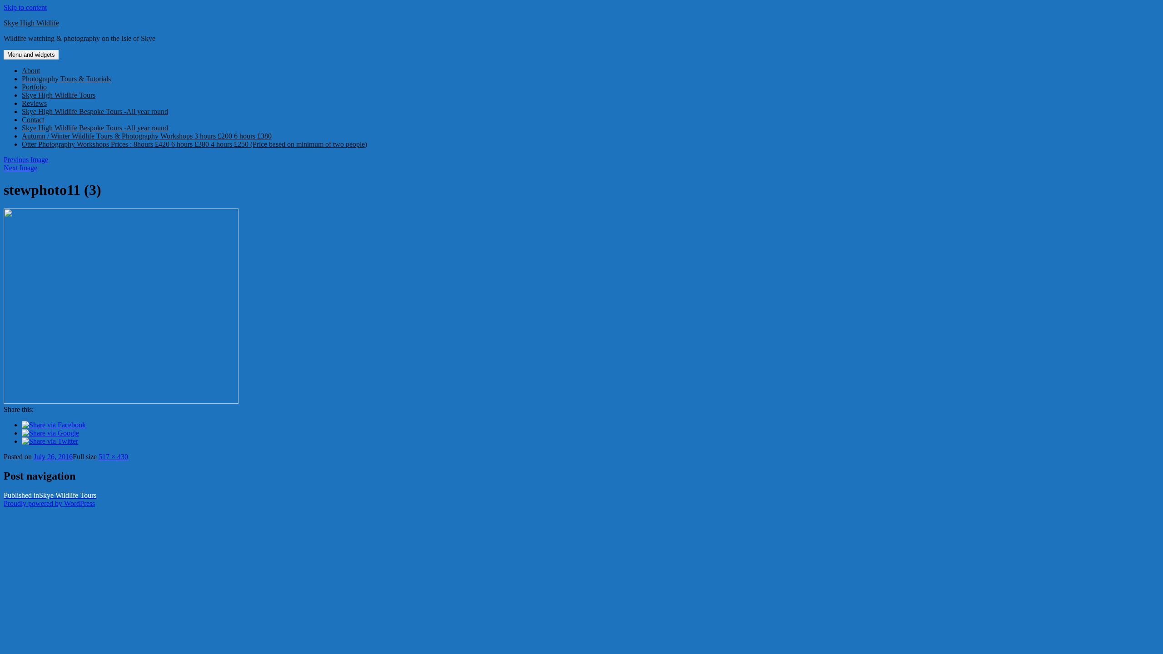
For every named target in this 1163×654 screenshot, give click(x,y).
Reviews (34, 103)
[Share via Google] (50, 433)
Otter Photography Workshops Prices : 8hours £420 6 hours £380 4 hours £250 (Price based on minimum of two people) (194, 144)
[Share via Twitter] (50, 441)
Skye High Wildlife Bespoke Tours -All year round (95, 111)
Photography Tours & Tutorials (66, 79)
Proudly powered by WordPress (49, 503)
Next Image (20, 168)
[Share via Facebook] (54, 425)
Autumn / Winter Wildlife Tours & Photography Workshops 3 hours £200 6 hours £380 (147, 136)
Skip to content (25, 7)
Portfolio (34, 87)
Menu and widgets (31, 54)
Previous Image (26, 160)
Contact (33, 120)
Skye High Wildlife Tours (58, 95)
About (31, 70)
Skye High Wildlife (31, 23)
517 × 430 (113, 457)
